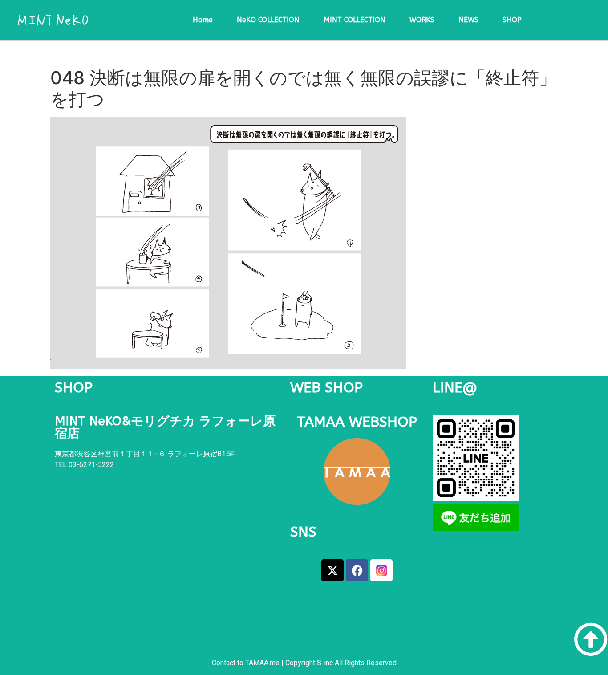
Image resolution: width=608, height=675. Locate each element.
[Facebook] (357, 570)
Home (203, 20)
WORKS (421, 20)
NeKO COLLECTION (268, 20)
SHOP (512, 20)
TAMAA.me (262, 663)
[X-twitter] (332, 570)
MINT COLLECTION (354, 20)
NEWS (468, 20)
